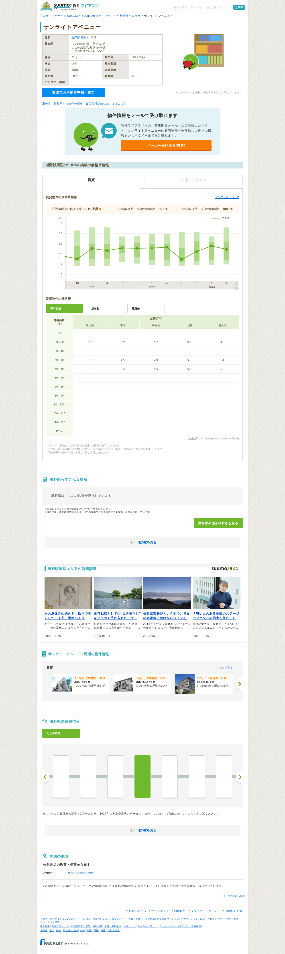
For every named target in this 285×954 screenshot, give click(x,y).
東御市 (136, 15)
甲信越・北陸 (70, 930)
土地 (236, 919)
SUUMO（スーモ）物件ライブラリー (70, 6)
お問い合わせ (234, 910)
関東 (58, 930)
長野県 (124, 15)
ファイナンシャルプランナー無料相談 (180, 926)
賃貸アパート (119, 919)
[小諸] (115, 777)
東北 (51, 930)
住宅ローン (130, 926)
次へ (239, 777)
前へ (45, 777)
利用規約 (180, 910)
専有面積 (55, 308)
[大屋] (197, 777)
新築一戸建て (207, 919)
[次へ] (239, 684)
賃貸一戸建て (135, 919)
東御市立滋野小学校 (81, 873)
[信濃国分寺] (224, 777)
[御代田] (61, 777)
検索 (241, 7)
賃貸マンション (101, 919)
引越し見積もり (113, 926)
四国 (96, 930)
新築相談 (97, 926)
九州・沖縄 (114, 930)
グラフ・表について (227, 197)
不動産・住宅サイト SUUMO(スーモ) (60, 919)
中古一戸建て (224, 919)
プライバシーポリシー (205, 910)
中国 (103, 930)
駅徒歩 (136, 308)
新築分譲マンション (168, 919)
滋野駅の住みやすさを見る (218, 523)
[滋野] (142, 777)
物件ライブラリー (147, 926)
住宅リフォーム (60, 926)
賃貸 (88, 919)
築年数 (95, 308)
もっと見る (226, 667)
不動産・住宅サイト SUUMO (59, 15)
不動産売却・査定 (81, 926)
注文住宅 (45, 926)
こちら (192, 813)
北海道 (43, 930)
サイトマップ (160, 910)
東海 (82, 930)
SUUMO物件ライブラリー (99, 15)
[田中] (169, 777)
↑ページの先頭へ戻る (233, 896)
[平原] (88, 777)
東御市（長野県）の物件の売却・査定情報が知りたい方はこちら (84, 103)
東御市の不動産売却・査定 (73, 92)
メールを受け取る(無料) (166, 145)
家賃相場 (150, 919)
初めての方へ (137, 910)
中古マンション (189, 919)
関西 (89, 930)
